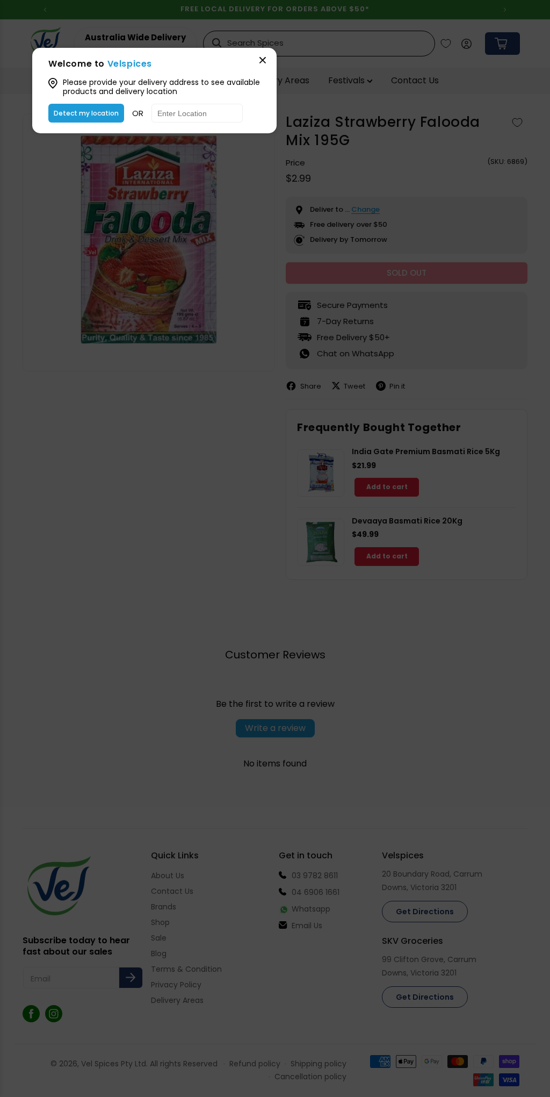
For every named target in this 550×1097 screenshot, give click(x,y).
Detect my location (86, 113)
